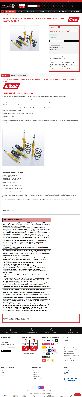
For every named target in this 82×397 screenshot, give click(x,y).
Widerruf (35, 374)
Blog (3, 370)
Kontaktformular (11, 347)
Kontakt (34, 370)
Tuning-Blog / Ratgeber (7, 367)
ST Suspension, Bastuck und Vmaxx (71, 346)
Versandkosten (38, 390)
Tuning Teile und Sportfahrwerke (70, 360)
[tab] (5, 75)
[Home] (2, 11)
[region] (24, 38)
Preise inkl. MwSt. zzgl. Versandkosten (56, 31)
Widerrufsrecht (36, 372)
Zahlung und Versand (37, 378)
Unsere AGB (66, 342)
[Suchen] (38, 6)
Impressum (66, 340)
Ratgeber (4, 372)
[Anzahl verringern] (50, 41)
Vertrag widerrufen (6, 350)
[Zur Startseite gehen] (8, 6)
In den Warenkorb (71, 41)
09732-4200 (4, 342)
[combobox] (32, 6)
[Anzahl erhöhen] (62, 41)
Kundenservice (36, 367)
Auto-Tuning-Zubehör (68, 351)
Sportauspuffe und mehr (69, 353)
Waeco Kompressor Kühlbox (70, 347)
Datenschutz (66, 344)
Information (66, 337)
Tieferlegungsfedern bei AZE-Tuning (71, 349)
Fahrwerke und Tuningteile (69, 358)
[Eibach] (74, 20)
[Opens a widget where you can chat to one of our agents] (77, 394)
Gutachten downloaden (67, 68)
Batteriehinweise (36, 376)
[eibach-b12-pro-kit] (24, 38)
